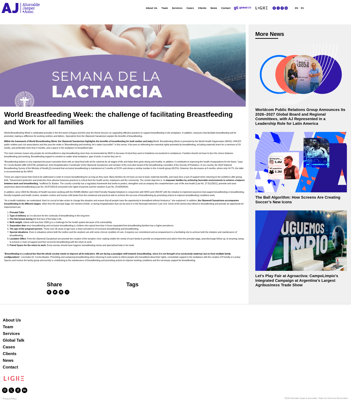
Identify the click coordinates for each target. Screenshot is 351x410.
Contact (225, 8)
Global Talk (13, 340)
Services (177, 8)
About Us (151, 8)
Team (164, 8)
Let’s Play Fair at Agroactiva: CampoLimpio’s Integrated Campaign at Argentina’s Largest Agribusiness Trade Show (296, 280)
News (213, 8)
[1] (50, 168)
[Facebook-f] (282, 8)
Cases (190, 8)
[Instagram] (274, 8)
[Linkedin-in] (286, 8)
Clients (202, 8)
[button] (49, 292)
